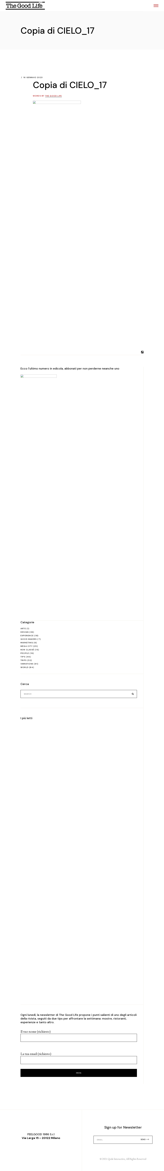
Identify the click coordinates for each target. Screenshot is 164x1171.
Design (24, 632)
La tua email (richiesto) (35, 1054)
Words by (47, 96)
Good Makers (28, 639)
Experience (27, 635)
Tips (22, 656)
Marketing (26, 642)
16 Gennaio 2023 (33, 77)
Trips (23, 660)
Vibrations (26, 664)
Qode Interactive (116, 1159)
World (24, 667)
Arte (23, 628)
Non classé (27, 649)
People (24, 653)
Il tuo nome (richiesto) (35, 1031)
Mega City (26, 646)
